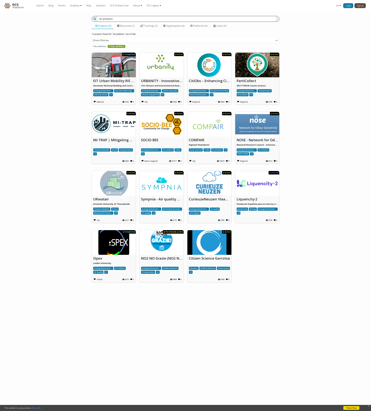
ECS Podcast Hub (119, 5)
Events (61, 5)
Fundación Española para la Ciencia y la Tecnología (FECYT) (257, 204)
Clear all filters (117, 46)
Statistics (101, 5)
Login (348, 5)
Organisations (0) (175, 25)
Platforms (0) (200, 25)
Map (88, 5)
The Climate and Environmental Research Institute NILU (161, 85)
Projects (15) (104, 25)
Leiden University (102, 263)
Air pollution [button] (100, 46)
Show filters (100, 40)
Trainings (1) (150, 25)
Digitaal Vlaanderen (199, 144)
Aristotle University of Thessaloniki (111, 204)
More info (36, 408)
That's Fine (351, 408)
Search (40, 5)
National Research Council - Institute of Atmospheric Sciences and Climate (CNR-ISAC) (257, 144)
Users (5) (221, 25)
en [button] (337, 5)
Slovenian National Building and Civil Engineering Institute (113, 85)
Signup (360, 5)
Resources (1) (126, 25)
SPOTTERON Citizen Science (251, 85)
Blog (50, 5)
